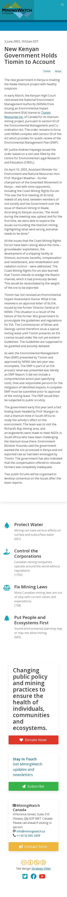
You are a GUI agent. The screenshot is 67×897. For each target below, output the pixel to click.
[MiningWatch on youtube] (42, 876)
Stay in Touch (25, 759)
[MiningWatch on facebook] (33, 876)
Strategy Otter (41, 868)
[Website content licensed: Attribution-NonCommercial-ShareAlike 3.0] (33, 863)
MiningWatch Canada (26, 807)
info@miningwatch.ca (30, 831)
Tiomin (46, 71)
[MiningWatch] (17, 10)
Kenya (58, 71)
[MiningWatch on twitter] (25, 876)
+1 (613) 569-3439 (28, 836)
